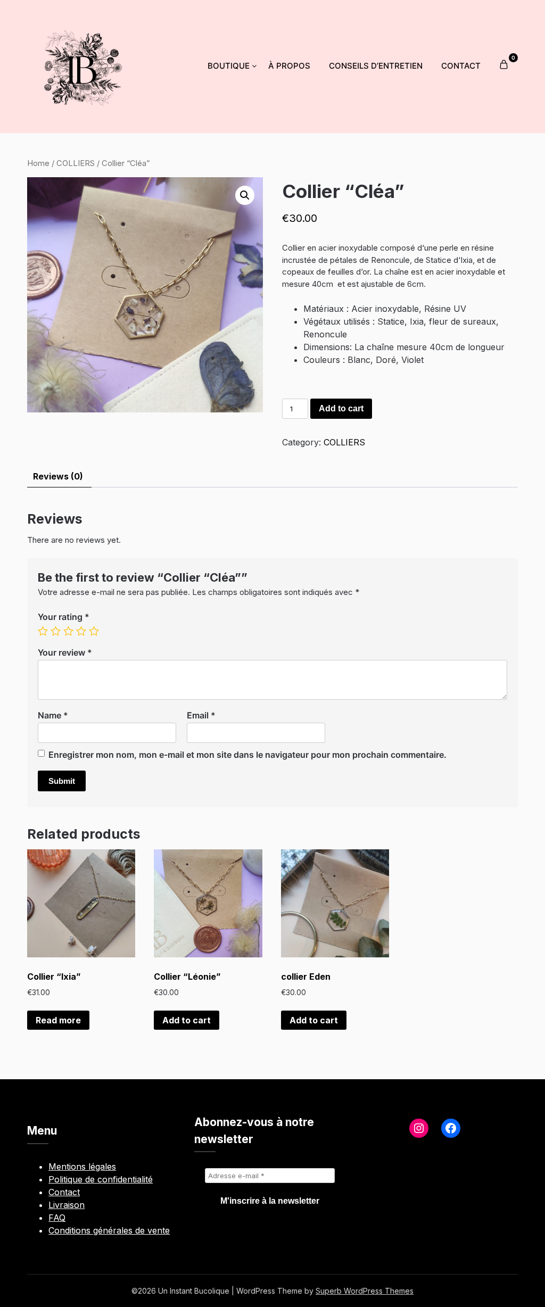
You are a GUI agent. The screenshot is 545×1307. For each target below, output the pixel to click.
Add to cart (341, 408)
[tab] (58, 476)
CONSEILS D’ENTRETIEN (376, 66)
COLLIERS (75, 163)
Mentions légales (82, 1166)
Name (53, 715)
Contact (64, 1192)
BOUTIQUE (229, 66)
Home (38, 163)
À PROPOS (289, 66)
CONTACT (461, 66)
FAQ (56, 1217)
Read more (58, 1020)
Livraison (66, 1205)
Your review (65, 652)
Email (201, 715)
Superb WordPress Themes (365, 1290)
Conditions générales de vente (109, 1230)
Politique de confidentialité (100, 1179)
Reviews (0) (58, 476)
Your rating (63, 616)
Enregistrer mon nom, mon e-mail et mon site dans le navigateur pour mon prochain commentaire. (247, 754)
